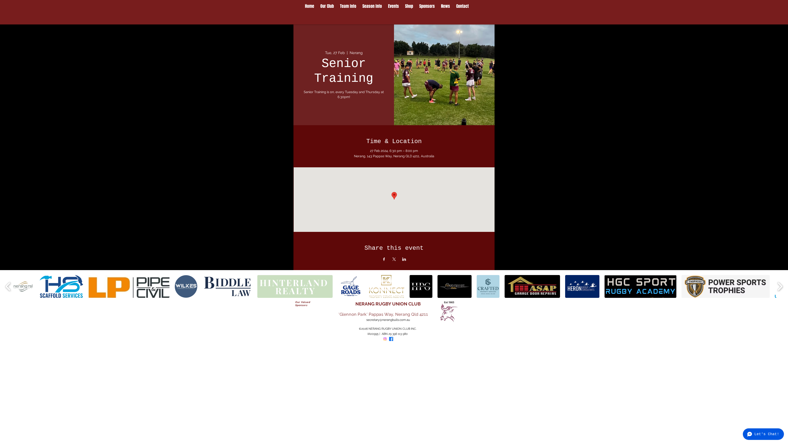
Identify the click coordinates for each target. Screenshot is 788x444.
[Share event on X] (394, 259)
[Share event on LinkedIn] (404, 259)
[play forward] (780, 286)
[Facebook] (391, 339)
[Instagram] (385, 339)
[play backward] (8, 286)
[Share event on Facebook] (384, 259)
